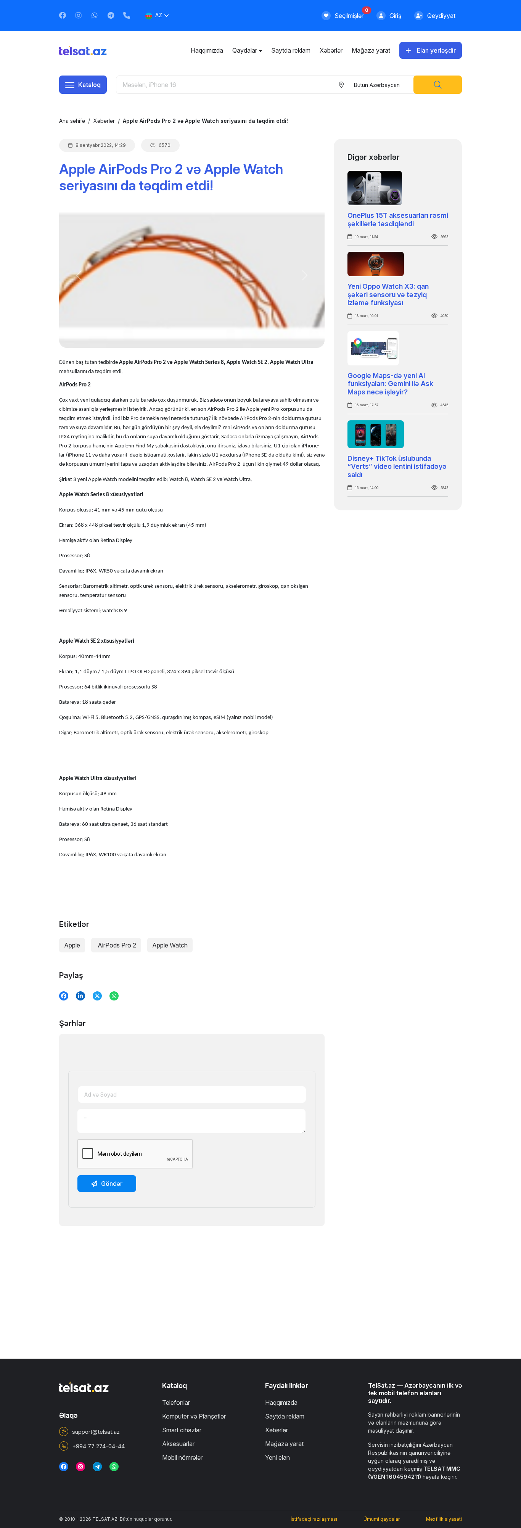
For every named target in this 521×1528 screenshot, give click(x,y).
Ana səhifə (72, 120)
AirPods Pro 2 (116, 945)
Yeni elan (277, 1457)
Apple (72, 945)
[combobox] (376, 84)
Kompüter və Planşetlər (194, 1416)
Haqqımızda (207, 50)
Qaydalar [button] (244, 50)
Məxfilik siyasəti (444, 1519)
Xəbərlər (331, 50)
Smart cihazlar (181, 1430)
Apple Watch (170, 945)
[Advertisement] (192, 1285)
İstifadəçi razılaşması (314, 1519)
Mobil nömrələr (182, 1457)
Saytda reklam (290, 50)
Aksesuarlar (178, 1444)
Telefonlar (176, 1402)
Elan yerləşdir (436, 50)
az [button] (158, 15)
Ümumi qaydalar (381, 1519)
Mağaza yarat (371, 50)
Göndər (111, 1183)
